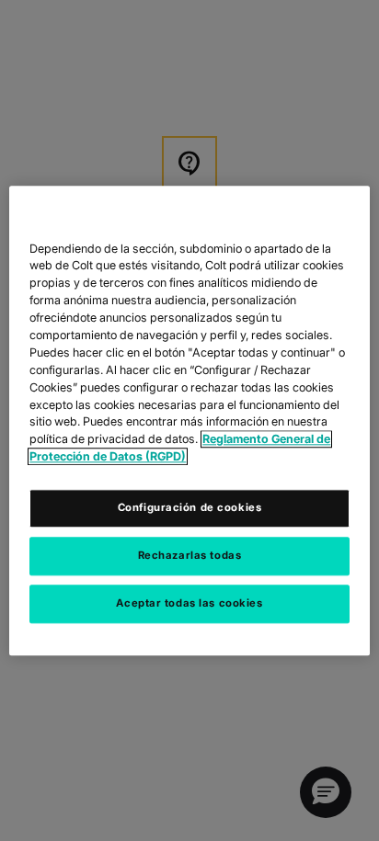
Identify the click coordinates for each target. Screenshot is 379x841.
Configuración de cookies (190, 507)
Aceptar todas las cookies (189, 603)
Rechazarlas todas (190, 555)
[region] (189, 420)
